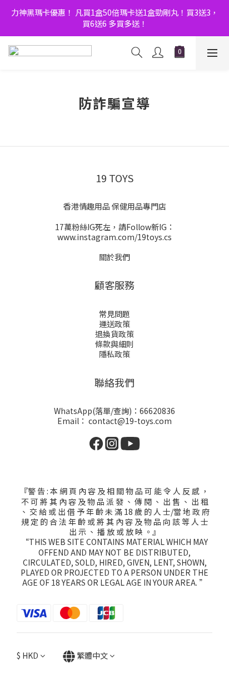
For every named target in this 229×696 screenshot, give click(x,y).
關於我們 (114, 256)
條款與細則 (114, 343)
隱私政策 (114, 353)
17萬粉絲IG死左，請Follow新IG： (115, 226)
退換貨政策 (114, 333)
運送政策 (114, 323)
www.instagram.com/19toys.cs (114, 236)
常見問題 (114, 313)
